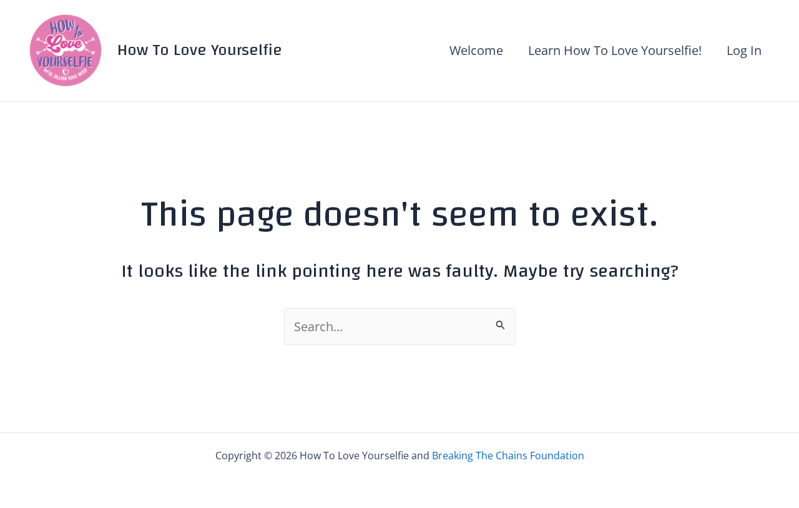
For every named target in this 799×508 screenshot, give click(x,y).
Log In (744, 50)
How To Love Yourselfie (199, 50)
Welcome (476, 50)
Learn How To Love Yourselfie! (615, 50)
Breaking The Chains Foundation (508, 455)
